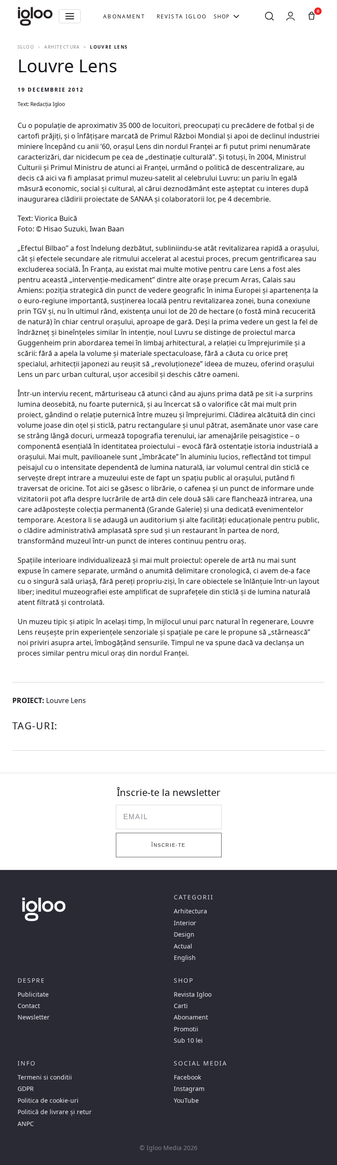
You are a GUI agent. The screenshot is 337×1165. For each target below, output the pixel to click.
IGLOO (26, 47)
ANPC (26, 1124)
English (185, 958)
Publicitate (33, 994)
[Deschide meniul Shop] (236, 16)
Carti (181, 1006)
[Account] (290, 16)
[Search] (269, 16)
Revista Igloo (182, 16)
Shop (222, 16)
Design (184, 934)
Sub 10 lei (188, 1040)
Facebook (187, 1077)
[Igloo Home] (35, 16)
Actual (183, 946)
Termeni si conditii (45, 1077)
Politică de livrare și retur (55, 1112)
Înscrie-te (168, 845)
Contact (29, 1006)
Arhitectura (61, 47)
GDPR (26, 1089)
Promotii (186, 1029)
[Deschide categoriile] (70, 16)
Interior (185, 923)
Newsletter (34, 1017)
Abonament (124, 16)
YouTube (186, 1101)
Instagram (189, 1089)
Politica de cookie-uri (48, 1101)
